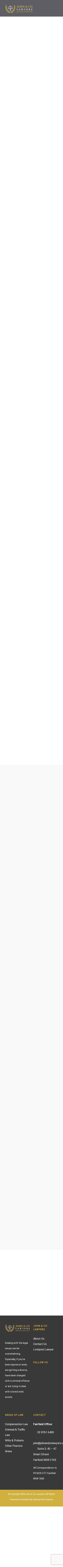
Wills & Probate (14, 1440)
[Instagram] (46, 1368)
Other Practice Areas (14, 1448)
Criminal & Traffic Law (15, 1432)
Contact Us (40, 1344)
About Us (38, 1338)
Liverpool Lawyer (43, 1349)
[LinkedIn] (50, 1368)
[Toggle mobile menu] (56, 8)
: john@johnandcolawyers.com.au (45, 1440)
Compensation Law (16, 1424)
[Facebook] (41, 1368)
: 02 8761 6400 (45, 1432)
